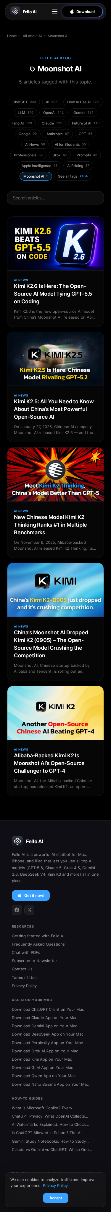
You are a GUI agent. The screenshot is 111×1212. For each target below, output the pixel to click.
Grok (59, 155)
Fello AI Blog (55, 58)
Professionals (28, 155)
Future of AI (85, 123)
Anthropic (57, 134)
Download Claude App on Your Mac (44, 1017)
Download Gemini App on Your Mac (44, 1025)
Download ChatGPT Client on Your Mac (48, 1009)
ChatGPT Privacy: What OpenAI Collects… (50, 1116)
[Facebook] (17, 910)
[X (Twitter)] (29, 910)
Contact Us (22, 969)
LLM (25, 112)
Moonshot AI (35, 176)
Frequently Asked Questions (38, 944)
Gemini (83, 112)
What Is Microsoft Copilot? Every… (43, 1107)
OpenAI (53, 112)
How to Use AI (83, 102)
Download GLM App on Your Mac (42, 1067)
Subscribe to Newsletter (34, 960)
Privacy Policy (24, 985)
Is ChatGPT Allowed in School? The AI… (48, 1132)
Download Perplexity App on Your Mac (47, 1042)
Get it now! (34, 895)
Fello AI (30, 11)
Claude (52, 123)
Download (85, 11)
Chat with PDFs (26, 952)
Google (28, 134)
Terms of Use (24, 977)
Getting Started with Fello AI (38, 935)
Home (12, 36)
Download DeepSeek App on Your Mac (47, 1034)
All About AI (32, 36)
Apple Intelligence (39, 165)
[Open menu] (54, 11)
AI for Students (70, 144)
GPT (85, 134)
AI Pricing (78, 165)
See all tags (73, 176)
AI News (35, 144)
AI (51, 102)
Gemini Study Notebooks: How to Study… (50, 1141)
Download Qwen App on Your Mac (43, 1075)
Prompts (87, 155)
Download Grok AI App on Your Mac (45, 1051)
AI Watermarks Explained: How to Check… (50, 1124)
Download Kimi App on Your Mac (42, 1059)
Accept (55, 1198)
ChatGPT (24, 102)
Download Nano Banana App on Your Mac (50, 1084)
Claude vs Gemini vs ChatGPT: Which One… (52, 1149)
